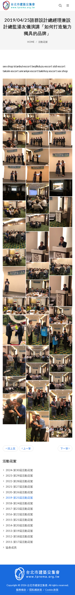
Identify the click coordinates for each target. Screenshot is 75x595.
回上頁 (11, 448)
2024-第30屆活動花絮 (19, 470)
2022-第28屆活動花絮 (19, 481)
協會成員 (11, 547)
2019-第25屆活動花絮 (19, 497)
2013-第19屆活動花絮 (19, 530)
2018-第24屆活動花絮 (19, 503)
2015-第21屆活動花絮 (19, 519)
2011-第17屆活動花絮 (19, 541)
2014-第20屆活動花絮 (19, 525)
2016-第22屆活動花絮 (19, 514)
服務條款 (21, 589)
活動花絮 (43, 41)
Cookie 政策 (51, 589)
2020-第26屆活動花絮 (19, 492)
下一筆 (64, 448)
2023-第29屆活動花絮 (19, 475)
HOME (30, 41)
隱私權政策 (35, 589)
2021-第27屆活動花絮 (19, 486)
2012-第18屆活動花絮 (19, 536)
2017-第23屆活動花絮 (19, 508)
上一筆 (27, 448)
